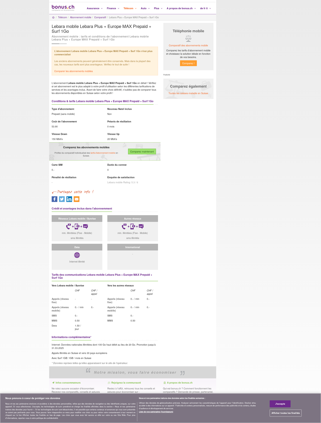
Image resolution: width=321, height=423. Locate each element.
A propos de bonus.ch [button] (180, 8)
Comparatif (100, 17)
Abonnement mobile (80, 17)
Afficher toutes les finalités (286, 412)
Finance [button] (112, 8)
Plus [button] (157, 8)
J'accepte (280, 403)
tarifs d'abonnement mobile (103, 152)
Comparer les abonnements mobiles (73, 71)
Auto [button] (144, 8)
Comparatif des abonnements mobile (188, 45)
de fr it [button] (204, 8)
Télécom (62, 17)
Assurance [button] (93, 8)
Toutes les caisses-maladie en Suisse (188, 93)
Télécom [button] (129, 8)
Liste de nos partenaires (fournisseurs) (156, 411)
